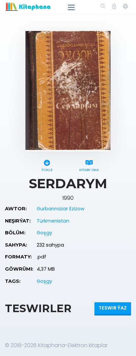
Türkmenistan (53, 221)
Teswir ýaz (113, 308)
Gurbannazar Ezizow (61, 208)
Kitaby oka (89, 170)
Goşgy (44, 232)
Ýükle (46, 170)
